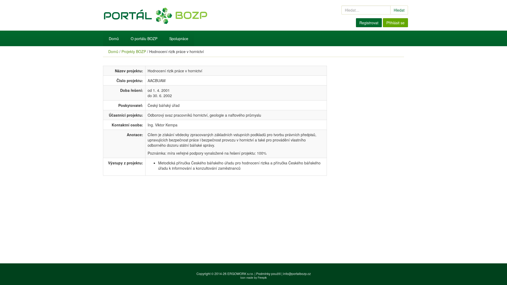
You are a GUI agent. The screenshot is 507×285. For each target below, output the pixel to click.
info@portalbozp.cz (297, 273)
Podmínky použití (268, 273)
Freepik (262, 277)
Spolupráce (178, 38)
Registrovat (368, 22)
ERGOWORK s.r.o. (241, 273)
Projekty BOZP (133, 51)
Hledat (399, 10)
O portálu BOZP (144, 38)
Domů (114, 38)
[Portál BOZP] (200, 15)
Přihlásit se (395, 22)
